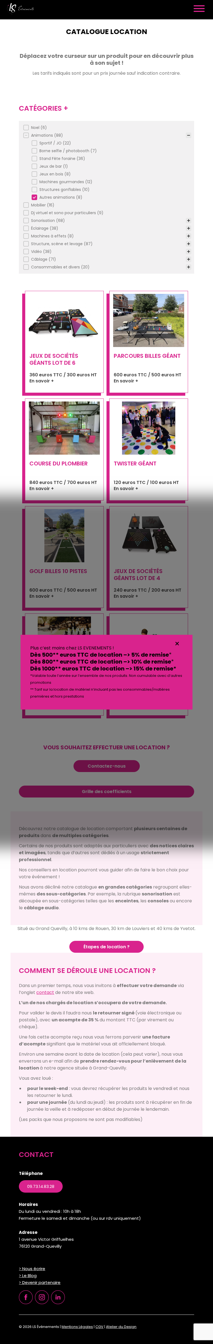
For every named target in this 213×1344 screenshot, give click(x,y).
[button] (107, 127)
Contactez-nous (107, 766)
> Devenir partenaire (39, 1282)
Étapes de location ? (106, 947)
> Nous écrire (32, 1269)
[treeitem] (106, 127)
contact (45, 992)
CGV (99, 1326)
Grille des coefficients (106, 791)
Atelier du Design (121, 1326)
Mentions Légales (77, 1326)
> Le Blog (28, 1275)
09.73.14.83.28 (40, 1186)
